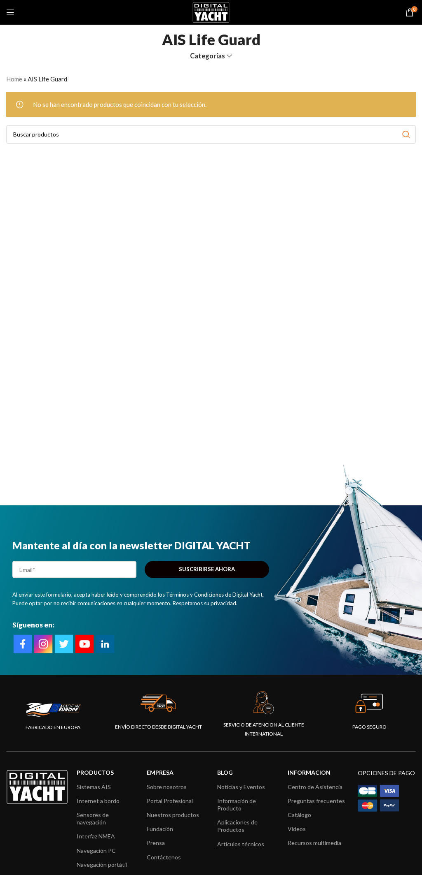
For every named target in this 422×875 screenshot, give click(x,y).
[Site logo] (210, 11)
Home (14, 79)
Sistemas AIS (94, 786)
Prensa (156, 842)
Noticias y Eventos (241, 786)
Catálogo (299, 814)
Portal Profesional (170, 800)
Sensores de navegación (93, 818)
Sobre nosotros (167, 786)
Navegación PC (96, 850)
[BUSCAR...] (406, 134)
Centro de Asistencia (315, 786)
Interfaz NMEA (96, 836)
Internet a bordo (98, 800)
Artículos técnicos (240, 843)
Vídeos (297, 828)
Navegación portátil (102, 864)
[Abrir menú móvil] (10, 12)
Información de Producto (236, 804)
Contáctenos (164, 857)
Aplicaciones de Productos (237, 826)
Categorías (207, 56)
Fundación (160, 828)
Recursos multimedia (314, 842)
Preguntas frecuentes (316, 800)
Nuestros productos (173, 814)
